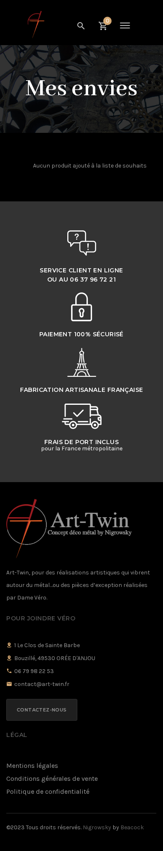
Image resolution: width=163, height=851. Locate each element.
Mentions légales (32, 766)
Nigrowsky (97, 827)
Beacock (132, 827)
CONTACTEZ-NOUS (42, 710)
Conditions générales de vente (52, 778)
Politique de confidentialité (47, 791)
